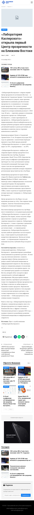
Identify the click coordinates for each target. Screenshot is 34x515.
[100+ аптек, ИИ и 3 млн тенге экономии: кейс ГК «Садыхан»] (5, 70)
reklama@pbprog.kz (11, 508)
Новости (4, 29)
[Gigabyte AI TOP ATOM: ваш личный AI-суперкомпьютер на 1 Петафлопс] (5, 77)
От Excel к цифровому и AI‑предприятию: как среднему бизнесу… (20, 84)
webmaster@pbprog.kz (17, 510)
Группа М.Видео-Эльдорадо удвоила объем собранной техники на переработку (26, 350)
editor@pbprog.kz (22, 508)
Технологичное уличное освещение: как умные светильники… (18, 467)
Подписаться (25, 495)
